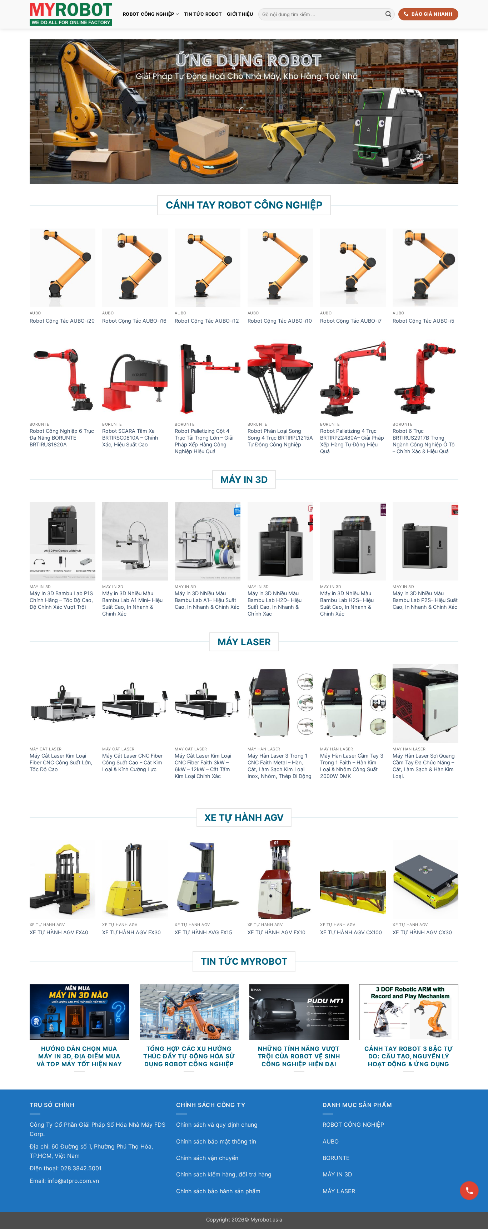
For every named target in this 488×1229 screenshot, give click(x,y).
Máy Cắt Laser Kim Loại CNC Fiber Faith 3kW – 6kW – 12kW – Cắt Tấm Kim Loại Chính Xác (203, 766)
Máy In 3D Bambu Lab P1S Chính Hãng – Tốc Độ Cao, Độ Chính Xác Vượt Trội (61, 599)
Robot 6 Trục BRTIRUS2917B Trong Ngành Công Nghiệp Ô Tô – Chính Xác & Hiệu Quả (424, 441)
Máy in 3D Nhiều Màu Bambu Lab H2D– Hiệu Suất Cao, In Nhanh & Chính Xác (275, 603)
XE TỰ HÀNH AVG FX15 (203, 932)
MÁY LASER (339, 1191)
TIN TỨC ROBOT (203, 14)
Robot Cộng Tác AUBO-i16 (134, 321)
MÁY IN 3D (337, 1174)
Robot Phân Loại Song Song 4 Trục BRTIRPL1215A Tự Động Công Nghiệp (280, 437)
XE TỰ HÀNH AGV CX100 (351, 932)
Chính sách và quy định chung (217, 1124)
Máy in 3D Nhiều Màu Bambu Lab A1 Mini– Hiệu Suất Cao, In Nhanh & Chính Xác (132, 603)
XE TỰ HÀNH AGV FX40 (59, 932)
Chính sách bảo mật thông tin (216, 1141)
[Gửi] (388, 14)
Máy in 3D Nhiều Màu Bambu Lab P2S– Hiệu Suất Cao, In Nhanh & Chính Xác (425, 599)
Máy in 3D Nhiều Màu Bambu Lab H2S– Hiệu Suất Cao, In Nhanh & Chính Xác (347, 603)
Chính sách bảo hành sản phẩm (218, 1191)
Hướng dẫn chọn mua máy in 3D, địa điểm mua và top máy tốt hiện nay (79, 1056)
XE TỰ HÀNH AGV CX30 (422, 932)
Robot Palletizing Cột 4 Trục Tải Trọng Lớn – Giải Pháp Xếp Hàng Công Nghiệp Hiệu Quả (204, 441)
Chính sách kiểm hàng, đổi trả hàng (224, 1174)
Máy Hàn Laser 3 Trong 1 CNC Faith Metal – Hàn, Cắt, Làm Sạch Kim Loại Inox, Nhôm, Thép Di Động (280, 766)
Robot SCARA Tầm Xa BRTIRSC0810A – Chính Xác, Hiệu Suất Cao (130, 437)
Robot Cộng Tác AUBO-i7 (351, 321)
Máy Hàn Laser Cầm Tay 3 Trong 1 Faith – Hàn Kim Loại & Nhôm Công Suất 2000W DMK (351, 766)
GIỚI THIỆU (240, 14)
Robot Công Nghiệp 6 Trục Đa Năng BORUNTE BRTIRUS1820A (62, 437)
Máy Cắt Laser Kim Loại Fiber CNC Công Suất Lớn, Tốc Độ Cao (61, 762)
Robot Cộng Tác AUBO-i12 (207, 321)
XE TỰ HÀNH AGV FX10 (276, 932)
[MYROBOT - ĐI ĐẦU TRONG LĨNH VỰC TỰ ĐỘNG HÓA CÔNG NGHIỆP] (71, 14)
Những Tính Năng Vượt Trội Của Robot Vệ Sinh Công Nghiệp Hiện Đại (299, 1056)
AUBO (331, 1141)
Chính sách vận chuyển (207, 1157)
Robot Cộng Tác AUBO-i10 (280, 321)
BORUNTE (336, 1157)
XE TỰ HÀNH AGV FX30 (131, 932)
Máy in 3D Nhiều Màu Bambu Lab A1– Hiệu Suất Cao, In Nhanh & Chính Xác (207, 599)
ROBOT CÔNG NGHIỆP (148, 14)
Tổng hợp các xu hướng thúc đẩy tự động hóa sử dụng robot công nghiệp (189, 1056)
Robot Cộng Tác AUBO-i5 (423, 321)
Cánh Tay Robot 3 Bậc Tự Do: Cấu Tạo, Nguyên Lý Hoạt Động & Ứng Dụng (408, 1056)
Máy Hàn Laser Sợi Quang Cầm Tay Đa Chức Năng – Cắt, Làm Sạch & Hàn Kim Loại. (424, 766)
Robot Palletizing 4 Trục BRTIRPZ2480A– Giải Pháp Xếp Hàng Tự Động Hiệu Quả (352, 441)
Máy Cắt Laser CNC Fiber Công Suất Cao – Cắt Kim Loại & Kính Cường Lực (132, 762)
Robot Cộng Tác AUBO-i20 (62, 321)
